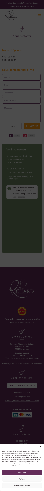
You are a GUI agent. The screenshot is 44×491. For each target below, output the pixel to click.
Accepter (22, 472)
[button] (40, 446)
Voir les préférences (22, 485)
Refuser (22, 479)
